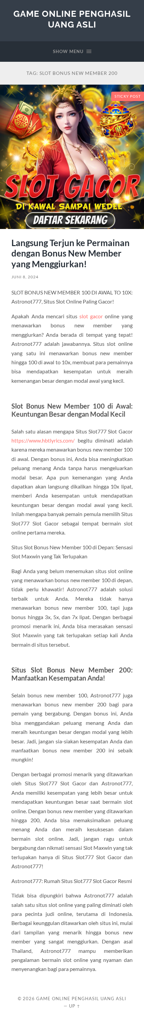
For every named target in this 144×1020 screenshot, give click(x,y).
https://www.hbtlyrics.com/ (43, 440)
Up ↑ (74, 1006)
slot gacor (91, 316)
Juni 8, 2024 (25, 276)
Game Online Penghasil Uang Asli (72, 19)
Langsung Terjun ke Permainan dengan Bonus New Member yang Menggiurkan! (70, 253)
